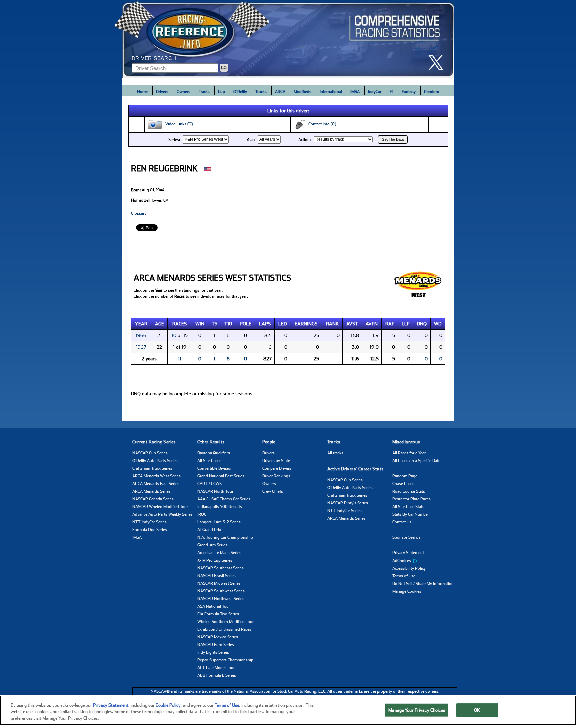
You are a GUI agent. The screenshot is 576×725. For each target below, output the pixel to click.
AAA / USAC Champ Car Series (223, 499)
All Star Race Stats (408, 506)
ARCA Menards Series (151, 491)
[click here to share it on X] (438, 62)
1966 (141, 335)
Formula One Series (149, 529)
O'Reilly (240, 91)
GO (224, 67)
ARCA (280, 91)
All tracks (335, 453)
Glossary (138, 213)
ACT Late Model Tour (216, 667)
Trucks (261, 91)
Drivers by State (276, 460)
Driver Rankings (276, 476)
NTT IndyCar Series (149, 522)
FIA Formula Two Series (218, 614)
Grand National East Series (220, 476)
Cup (221, 91)
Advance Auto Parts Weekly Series (162, 514)
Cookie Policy (168, 705)
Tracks (204, 91)
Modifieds (302, 91)
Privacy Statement (408, 552)
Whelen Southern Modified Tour (225, 621)
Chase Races (403, 483)
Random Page (404, 476)
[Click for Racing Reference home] (288, 39)
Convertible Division (215, 468)
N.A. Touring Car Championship (225, 537)
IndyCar (374, 91)
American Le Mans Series (219, 552)
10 (174, 335)
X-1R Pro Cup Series (214, 560)
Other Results (211, 441)
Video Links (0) (177, 124)
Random (431, 91)
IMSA (355, 91)
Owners (183, 91)
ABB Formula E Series (216, 675)
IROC (201, 514)
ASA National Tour (213, 606)
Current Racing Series (154, 441)
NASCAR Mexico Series (217, 637)
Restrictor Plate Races (411, 499)
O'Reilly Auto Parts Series (155, 460)
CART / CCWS (209, 483)
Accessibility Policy (409, 568)
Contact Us (401, 522)
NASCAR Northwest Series (220, 598)
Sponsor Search (406, 537)
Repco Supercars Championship (225, 660)
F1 (391, 91)
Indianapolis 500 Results (219, 506)
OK (477, 709)
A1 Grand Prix (209, 529)
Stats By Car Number (410, 514)
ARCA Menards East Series (155, 483)
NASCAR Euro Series (215, 644)
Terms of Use (403, 576)
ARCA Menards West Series (156, 476)
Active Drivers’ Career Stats (355, 468)
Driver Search (154, 58)
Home (142, 91)
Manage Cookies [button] (406, 591)
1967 (141, 347)
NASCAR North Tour (215, 491)
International (331, 91)
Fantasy (409, 91)
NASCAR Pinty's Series (347, 503)
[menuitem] (424, 561)
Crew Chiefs (272, 491)
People (268, 441)
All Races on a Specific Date (416, 460)
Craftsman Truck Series (152, 468)
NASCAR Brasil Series (216, 575)
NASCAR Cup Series (150, 453)
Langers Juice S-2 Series (219, 522)
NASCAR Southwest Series (221, 591)
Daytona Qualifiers (213, 453)
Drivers (162, 91)
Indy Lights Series (213, 652)
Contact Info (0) (320, 124)
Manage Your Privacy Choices (416, 709)
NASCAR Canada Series (153, 499)
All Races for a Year (409, 453)
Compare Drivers (276, 468)
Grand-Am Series (212, 545)
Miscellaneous (406, 441)
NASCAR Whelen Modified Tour (160, 506)
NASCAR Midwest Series (219, 583)
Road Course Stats (408, 491)
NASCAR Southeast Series (220, 568)
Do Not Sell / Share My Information (423, 583)
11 (179, 358)
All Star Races (209, 460)
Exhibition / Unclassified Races (224, 629)
